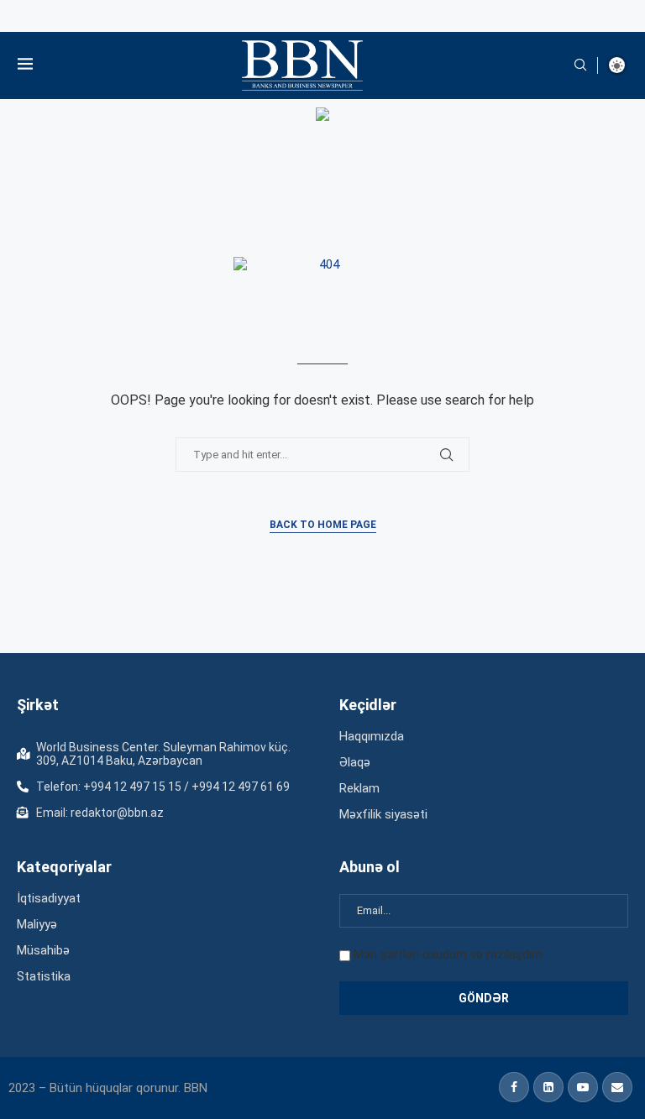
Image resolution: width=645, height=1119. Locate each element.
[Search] (580, 65)
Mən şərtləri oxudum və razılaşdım (448, 954)
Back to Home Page (323, 525)
